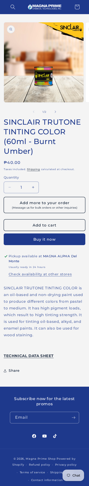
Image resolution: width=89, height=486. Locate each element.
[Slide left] (33, 111)
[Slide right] (55, 111)
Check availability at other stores (40, 274)
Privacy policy (66, 464)
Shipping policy (62, 472)
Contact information (47, 480)
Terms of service (32, 472)
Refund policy (39, 464)
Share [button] (14, 370)
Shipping (33, 169)
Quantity (11, 177)
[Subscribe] (73, 417)
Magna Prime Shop (41, 458)
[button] (12, 6)
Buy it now (44, 239)
